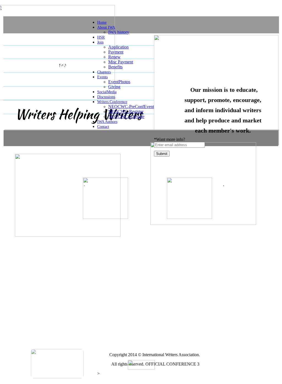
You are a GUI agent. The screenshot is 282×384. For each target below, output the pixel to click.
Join (100, 42)
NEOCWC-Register (125, 111)
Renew (114, 57)
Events (102, 77)
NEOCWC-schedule (126, 116)
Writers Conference (112, 102)
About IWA (106, 27)
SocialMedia (106, 92)
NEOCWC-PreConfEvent (131, 106)
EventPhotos (119, 81)
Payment (115, 52)
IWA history (118, 32)
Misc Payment (120, 62)
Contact (103, 127)
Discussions (106, 97)
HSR (101, 37)
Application (118, 47)
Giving (114, 86)
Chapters (104, 72)
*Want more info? (169, 139)
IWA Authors (107, 122)
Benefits (115, 67)
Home (102, 22)
